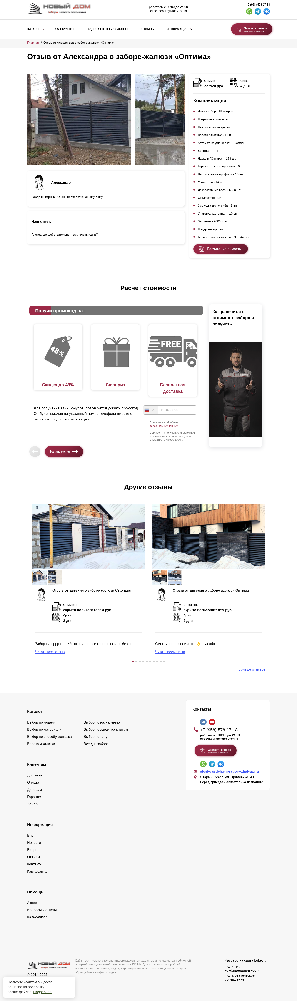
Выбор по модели (41, 722)
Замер (32, 804)
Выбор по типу (95, 737)
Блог (31, 835)
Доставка (34, 775)
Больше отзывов (251, 669)
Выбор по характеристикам (106, 729)
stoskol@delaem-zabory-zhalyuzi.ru (229, 771)
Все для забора (96, 744)
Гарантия (34, 797)
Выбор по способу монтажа (49, 737)
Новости (34, 842)
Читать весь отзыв (50, 652)
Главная (33, 42)
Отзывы (148, 29)
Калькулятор (65, 29)
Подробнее (42, 992)
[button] (133, 661)
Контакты (34, 864)
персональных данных (164, 425)
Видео (32, 850)
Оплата (33, 782)
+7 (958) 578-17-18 (258, 4)
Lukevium (261, 960)
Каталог (33, 29)
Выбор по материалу (44, 729)
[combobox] (150, 410)
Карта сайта (37, 871)
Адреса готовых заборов (108, 29)
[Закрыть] (70, 981)
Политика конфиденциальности (242, 968)
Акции (32, 903)
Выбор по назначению (102, 722)
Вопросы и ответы (42, 910)
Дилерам (34, 790)
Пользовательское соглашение (240, 977)
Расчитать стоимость (224, 249)
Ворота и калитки (41, 744)
